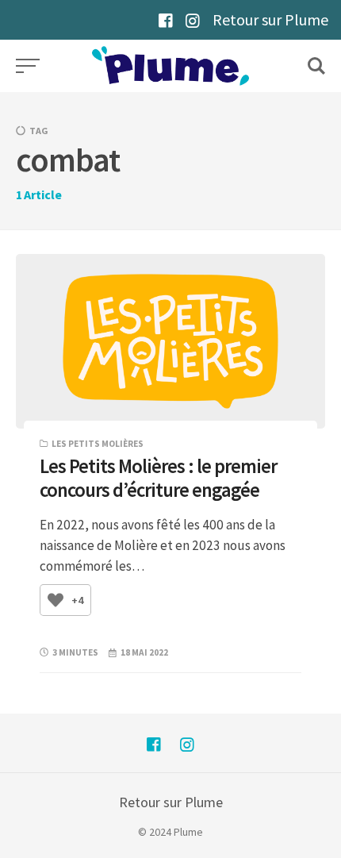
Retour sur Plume (270, 19)
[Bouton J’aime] (55, 600)
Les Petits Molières (98, 443)
